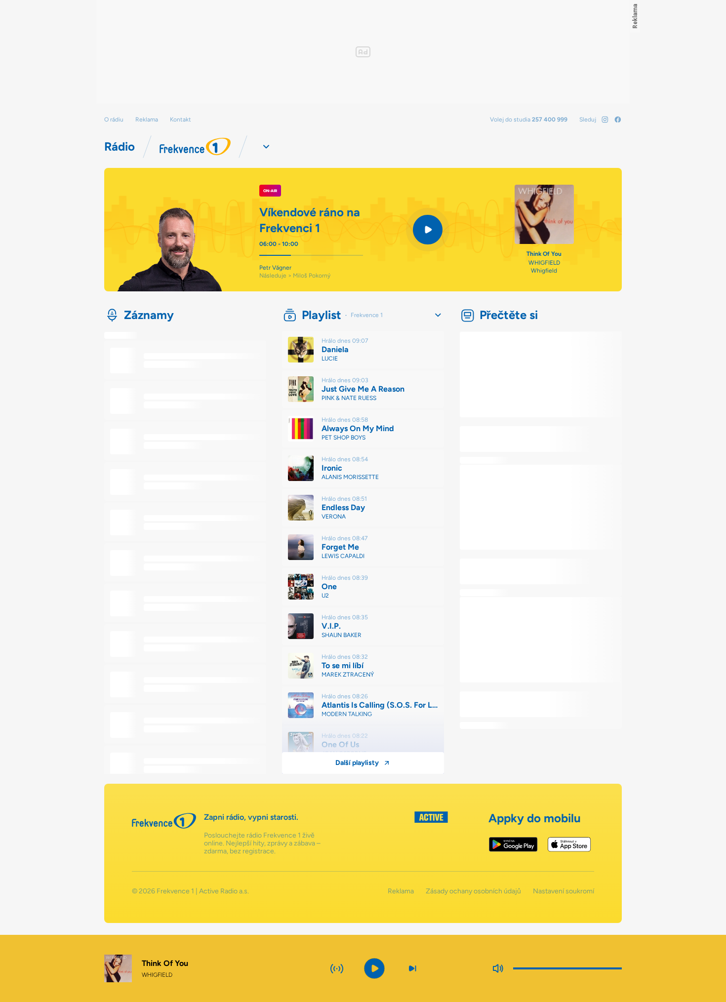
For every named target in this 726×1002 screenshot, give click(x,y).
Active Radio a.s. (224, 891)
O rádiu (113, 119)
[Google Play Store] (513, 844)
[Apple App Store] (569, 844)
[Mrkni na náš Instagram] (605, 119)
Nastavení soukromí (563, 891)
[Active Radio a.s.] (431, 833)
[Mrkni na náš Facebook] (618, 119)
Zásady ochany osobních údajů (473, 891)
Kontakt (180, 119)
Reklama (146, 119)
